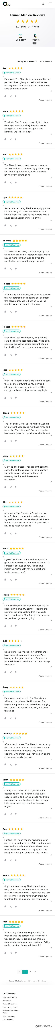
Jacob (6, 413)
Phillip (6, 594)
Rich (5, 502)
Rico (5, 370)
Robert (6, 283)
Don (5, 829)
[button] (43, 4)
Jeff (5, 641)
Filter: (45, 61)
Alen (5, 921)
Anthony (7, 733)
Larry (5, 456)
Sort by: (26, 61)
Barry (5, 779)
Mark (5, 111)
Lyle (5, 197)
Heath (6, 875)
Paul (5, 68)
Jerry (5, 687)
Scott (5, 548)
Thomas (7, 240)
